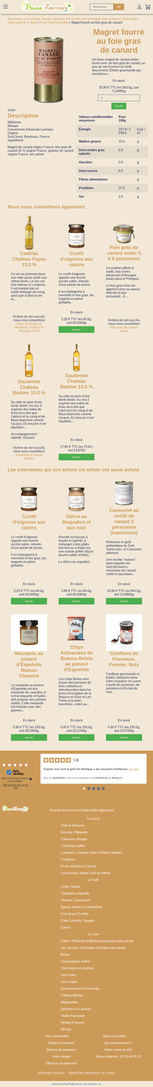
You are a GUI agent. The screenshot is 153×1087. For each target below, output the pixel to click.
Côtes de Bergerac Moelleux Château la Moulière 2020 (29, 327)
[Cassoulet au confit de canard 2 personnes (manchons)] (124, 493)
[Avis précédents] (37, 769)
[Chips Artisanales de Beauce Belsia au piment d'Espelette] (76, 629)
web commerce (90, 1084)
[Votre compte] (139, 7)
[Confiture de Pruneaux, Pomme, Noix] (124, 632)
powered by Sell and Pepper (63, 1084)
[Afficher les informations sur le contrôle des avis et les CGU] (30, 779)
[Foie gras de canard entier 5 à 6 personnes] (124, 230)
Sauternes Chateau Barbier (29, 456)
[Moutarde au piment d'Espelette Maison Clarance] (29, 632)
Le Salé (31, 22)
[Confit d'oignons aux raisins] (76, 233)
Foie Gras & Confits (54, 22)
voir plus (133, 769)
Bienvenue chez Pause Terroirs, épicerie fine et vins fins (47, 19)
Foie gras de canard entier (124, 329)
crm (99, 1084)
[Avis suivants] (150, 769)
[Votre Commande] (148, 7)
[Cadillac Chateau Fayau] (29, 233)
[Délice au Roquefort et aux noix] (76, 496)
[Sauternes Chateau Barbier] (29, 361)
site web (79, 1084)
